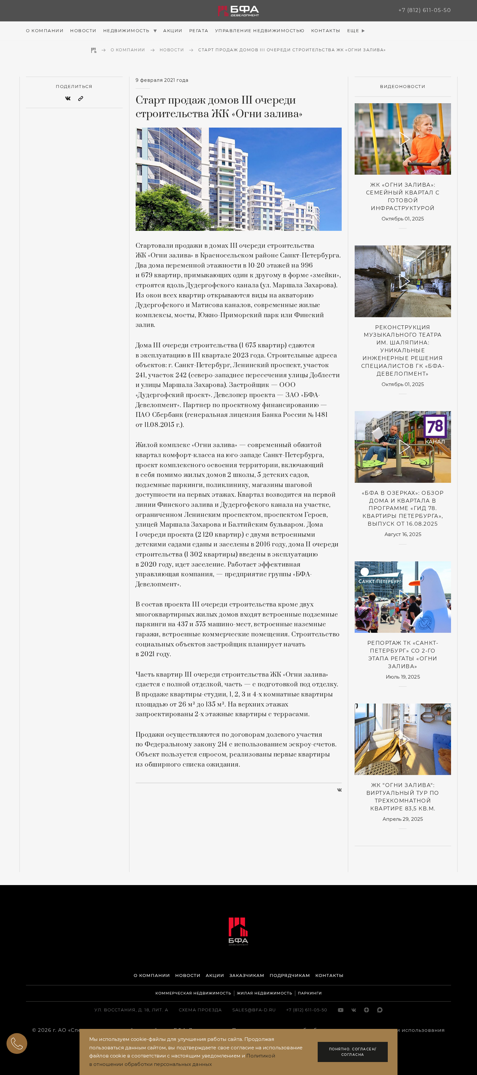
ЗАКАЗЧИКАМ (246, 975)
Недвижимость (127, 30)
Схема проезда (200, 1009)
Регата (199, 30)
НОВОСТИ (188, 975)
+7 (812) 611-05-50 (424, 10)
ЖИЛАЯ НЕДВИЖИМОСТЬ (264, 993)
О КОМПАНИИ (152, 975)
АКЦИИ (215, 975)
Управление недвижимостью (260, 30)
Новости (83, 30)
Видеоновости (402, 86)
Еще (353, 30)
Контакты (326, 30)
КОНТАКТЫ (329, 975)
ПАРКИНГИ (310, 993)
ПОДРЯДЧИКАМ (290, 975)
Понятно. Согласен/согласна (353, 1052)
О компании (45, 30)
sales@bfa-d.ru (254, 1009)
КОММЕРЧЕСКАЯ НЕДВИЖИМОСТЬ (193, 993)
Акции (173, 30)
